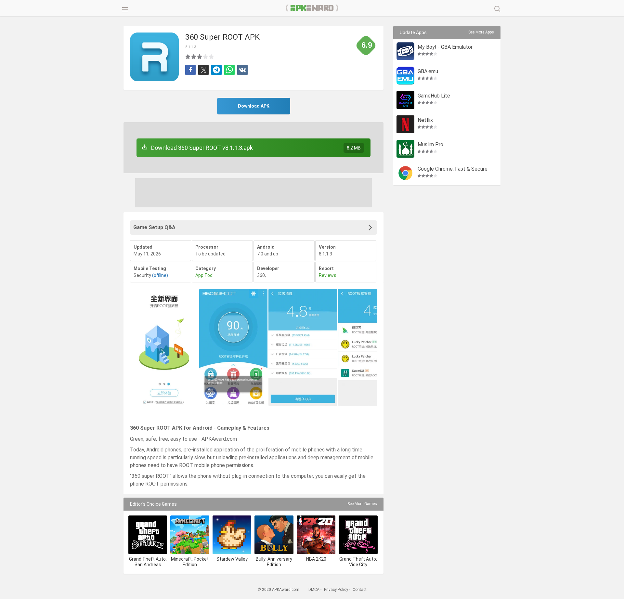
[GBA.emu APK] (405, 76)
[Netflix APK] (405, 124)
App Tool (204, 275)
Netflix (425, 120)
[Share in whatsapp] (229, 70)
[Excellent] (211, 56)
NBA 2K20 (316, 559)
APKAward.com (312, 8)
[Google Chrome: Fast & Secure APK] (405, 173)
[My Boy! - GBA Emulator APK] (405, 51)
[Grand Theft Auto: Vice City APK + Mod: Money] (358, 534)
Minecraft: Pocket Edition (190, 561)
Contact (360, 589)
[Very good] (206, 56)
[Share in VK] (242, 70)
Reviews (327, 275)
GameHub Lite (434, 96)
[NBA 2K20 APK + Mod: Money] (316, 534)
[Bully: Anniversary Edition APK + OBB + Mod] (273, 534)
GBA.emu (428, 71)
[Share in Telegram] (216, 70)
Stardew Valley (232, 559)
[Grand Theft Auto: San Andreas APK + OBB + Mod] (147, 534)
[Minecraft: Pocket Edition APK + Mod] (189, 534)
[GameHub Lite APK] (405, 100)
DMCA (313, 589)
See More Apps (481, 32)
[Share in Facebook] (190, 70)
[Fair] (194, 56)
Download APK (253, 106)
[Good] (200, 56)
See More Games (362, 503)
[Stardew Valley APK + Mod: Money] (232, 534)
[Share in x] (203, 70)
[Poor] (188, 56)
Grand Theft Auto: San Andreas (148, 561)
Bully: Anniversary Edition (274, 561)
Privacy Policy (336, 589)
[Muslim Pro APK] (405, 149)
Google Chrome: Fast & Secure (453, 169)
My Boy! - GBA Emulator (445, 47)
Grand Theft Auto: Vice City (358, 561)
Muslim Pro (430, 145)
